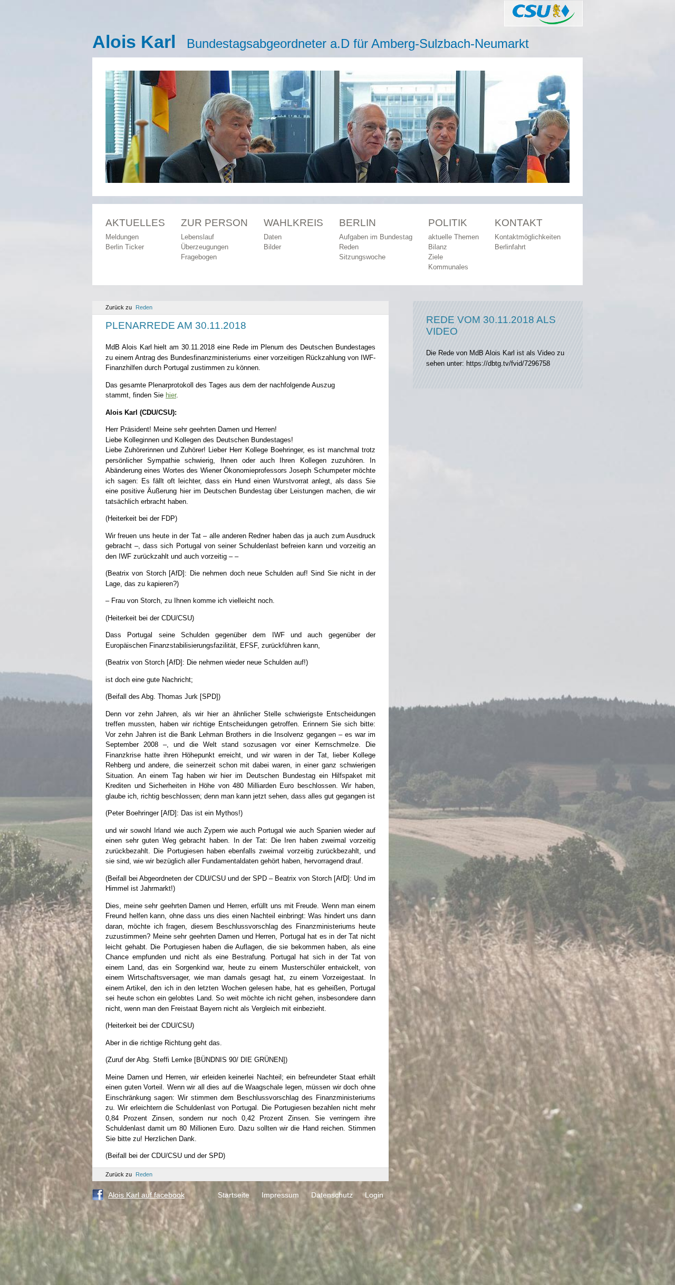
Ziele (435, 257)
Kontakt (519, 222)
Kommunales (448, 267)
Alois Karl (134, 42)
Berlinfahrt (510, 247)
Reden (349, 247)
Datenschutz (332, 1195)
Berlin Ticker (124, 247)
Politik (447, 222)
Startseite (233, 1195)
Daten (273, 237)
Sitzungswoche (362, 257)
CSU (543, 13)
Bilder (272, 247)
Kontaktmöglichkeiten (528, 237)
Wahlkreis (293, 222)
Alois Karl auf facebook (146, 1195)
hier (171, 395)
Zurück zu (128, 307)
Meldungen (122, 237)
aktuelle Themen (453, 237)
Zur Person (214, 222)
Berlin (357, 222)
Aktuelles (135, 222)
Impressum (280, 1195)
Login (374, 1195)
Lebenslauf (197, 237)
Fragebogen (199, 257)
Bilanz (437, 247)
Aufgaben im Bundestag (375, 237)
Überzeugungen (204, 247)
